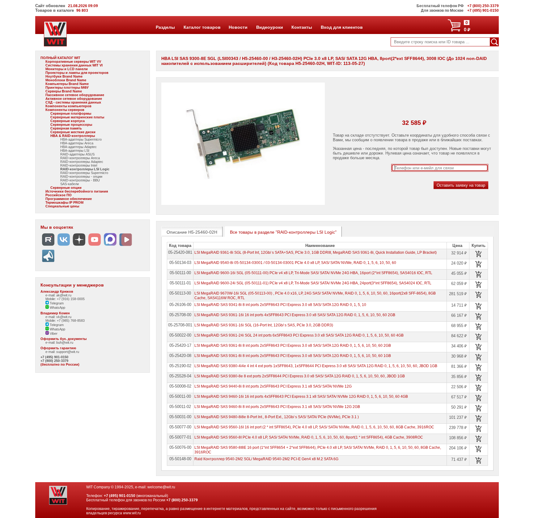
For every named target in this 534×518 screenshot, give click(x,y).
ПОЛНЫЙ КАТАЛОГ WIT (60, 58)
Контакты (301, 27)
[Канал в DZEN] (79, 246)
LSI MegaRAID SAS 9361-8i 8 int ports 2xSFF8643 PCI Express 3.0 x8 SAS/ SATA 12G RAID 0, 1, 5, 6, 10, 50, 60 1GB (292, 356)
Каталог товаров (202, 27)
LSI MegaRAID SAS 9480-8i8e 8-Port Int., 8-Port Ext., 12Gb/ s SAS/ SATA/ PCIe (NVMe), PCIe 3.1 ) (276, 417)
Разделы (165, 27)
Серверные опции (66, 187)
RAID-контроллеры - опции (81, 176)
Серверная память (66, 128)
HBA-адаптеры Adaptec (78, 147)
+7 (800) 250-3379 (54, 361)
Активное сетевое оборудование (73, 98)
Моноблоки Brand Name (65, 80)
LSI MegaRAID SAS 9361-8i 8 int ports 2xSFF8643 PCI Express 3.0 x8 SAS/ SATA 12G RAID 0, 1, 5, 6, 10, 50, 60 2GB (292, 345)
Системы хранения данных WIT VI (74, 65)
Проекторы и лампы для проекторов (76, 72)
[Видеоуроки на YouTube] (94, 246)
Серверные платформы (70, 113)
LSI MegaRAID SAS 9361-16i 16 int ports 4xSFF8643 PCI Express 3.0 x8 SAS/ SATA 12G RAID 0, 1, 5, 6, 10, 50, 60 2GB (294, 315)
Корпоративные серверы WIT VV (73, 61)
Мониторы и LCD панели (66, 69)
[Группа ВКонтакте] (63, 246)
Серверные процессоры (71, 124)
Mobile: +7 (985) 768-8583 (65, 320)
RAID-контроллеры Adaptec (81, 161)
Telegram (56, 303)
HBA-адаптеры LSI (74, 150)
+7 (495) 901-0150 (54, 357)
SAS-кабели (69, 184)
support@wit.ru (67, 352)
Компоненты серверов (64, 110)
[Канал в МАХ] (110, 246)
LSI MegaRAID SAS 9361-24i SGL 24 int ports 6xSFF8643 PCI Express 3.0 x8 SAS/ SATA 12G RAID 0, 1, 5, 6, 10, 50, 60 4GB (299, 335)
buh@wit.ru (64, 342)
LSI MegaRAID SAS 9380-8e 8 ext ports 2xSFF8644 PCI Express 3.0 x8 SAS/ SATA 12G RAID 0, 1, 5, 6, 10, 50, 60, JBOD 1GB (299, 376)
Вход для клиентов (341, 27)
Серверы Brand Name (63, 91)
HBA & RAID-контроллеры (72, 136)
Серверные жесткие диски (72, 132)
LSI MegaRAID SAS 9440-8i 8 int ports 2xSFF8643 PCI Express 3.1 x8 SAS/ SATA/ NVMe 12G (273, 386)
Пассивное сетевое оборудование (74, 95)
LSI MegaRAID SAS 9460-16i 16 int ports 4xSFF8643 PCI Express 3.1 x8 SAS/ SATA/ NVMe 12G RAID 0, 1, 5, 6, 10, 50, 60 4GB (301, 396)
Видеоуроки (269, 27)
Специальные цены (62, 206)
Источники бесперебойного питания (76, 191)
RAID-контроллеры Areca (80, 158)
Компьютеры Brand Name (67, 84)
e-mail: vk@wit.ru (58, 317)
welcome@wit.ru (161, 487)
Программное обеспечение (68, 199)
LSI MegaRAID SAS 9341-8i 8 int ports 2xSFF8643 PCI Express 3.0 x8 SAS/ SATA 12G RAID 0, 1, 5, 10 (280, 305)
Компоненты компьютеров (68, 106)
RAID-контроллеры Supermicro (84, 173)
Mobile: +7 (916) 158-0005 (65, 299)
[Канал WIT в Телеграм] (48, 262)
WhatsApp (57, 307)
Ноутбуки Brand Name (64, 76)
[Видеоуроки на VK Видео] (125, 246)
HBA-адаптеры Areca (76, 143)
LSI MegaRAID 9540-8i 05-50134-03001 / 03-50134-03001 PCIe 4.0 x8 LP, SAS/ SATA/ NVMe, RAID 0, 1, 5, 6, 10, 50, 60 (295, 263)
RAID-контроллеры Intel (78, 165)
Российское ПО (58, 195)
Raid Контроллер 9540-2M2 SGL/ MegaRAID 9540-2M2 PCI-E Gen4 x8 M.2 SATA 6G (266, 459)
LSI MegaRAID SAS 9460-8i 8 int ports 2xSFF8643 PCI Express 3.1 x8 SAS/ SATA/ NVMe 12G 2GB (277, 407)
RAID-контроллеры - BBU (80, 180)
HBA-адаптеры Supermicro (81, 139)
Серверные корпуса (67, 121)
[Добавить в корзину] (478, 254)
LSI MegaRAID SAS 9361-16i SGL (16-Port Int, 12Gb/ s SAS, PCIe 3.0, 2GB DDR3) (263, 325)
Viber (53, 333)
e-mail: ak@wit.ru (58, 295)
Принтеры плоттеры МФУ (67, 87)
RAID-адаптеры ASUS (77, 154)
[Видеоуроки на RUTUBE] (48, 246)
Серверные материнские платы (77, 117)
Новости (238, 27)
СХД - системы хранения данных (73, 102)
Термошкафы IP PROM (64, 202)
